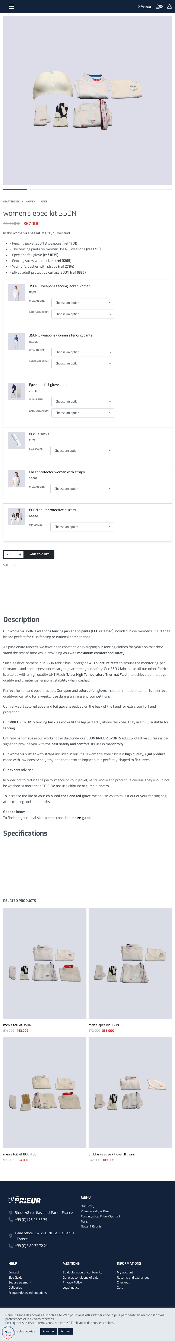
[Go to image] (15, 189)
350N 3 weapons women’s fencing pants (60, 335)
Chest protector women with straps (57, 472)
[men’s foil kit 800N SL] (44, 1092)
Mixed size (35, 525)
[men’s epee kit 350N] (130, 963)
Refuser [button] (65, 1331)
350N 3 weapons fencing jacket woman (59, 286)
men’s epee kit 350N (104, 1025)
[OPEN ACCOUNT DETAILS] (169, 6)
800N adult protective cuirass (52, 510)
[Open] (11, 6)
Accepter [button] (48, 1331)
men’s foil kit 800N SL (19, 1154)
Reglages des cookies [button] (20, 1331)
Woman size (37, 300)
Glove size (36, 399)
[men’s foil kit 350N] (44, 963)
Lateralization (38, 312)
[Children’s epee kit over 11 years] (130, 1092)
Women (30, 201)
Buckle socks (39, 434)
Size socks (36, 448)
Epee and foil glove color (48, 384)
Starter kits (11, 201)
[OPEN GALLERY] (87, 100)
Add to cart (39, 554)
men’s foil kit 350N (17, 1025)
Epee (44, 201)
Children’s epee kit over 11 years (112, 1154)
